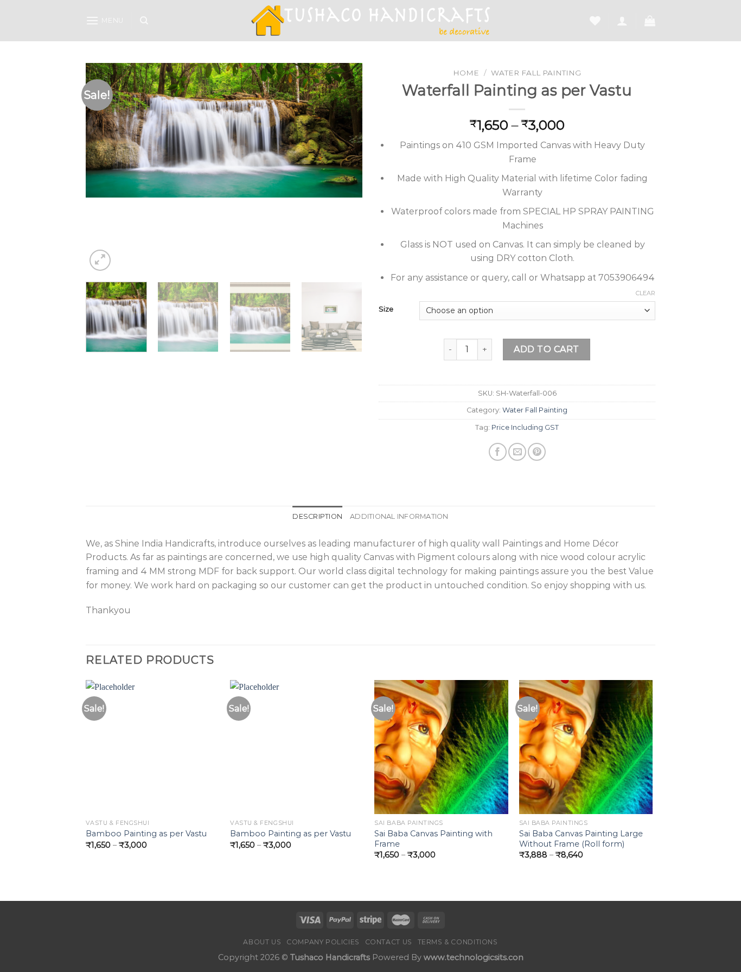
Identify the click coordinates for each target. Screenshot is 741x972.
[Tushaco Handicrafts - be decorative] (370, 20)
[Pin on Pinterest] (537, 452)
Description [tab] (317, 516)
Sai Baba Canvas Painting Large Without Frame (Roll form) (581, 839)
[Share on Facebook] (498, 452)
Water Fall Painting (536, 72)
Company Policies (323, 942)
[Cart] (649, 21)
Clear (645, 293)
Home (466, 72)
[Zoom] (100, 260)
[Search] (144, 20)
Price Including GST (525, 427)
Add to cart (546, 349)
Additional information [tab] (399, 516)
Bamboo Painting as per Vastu (146, 833)
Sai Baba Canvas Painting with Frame (433, 839)
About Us (262, 942)
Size (386, 309)
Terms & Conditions (458, 942)
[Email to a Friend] (517, 452)
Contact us (388, 942)
